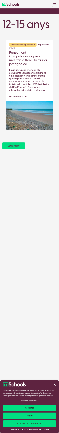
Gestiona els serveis (29, 400)
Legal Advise (44, 429)
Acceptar (29, 408)
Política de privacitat (30, 429)
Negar (29, 416)
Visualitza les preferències (29, 424)
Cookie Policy (15, 429)
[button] (54, 384)
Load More (14, 146)
